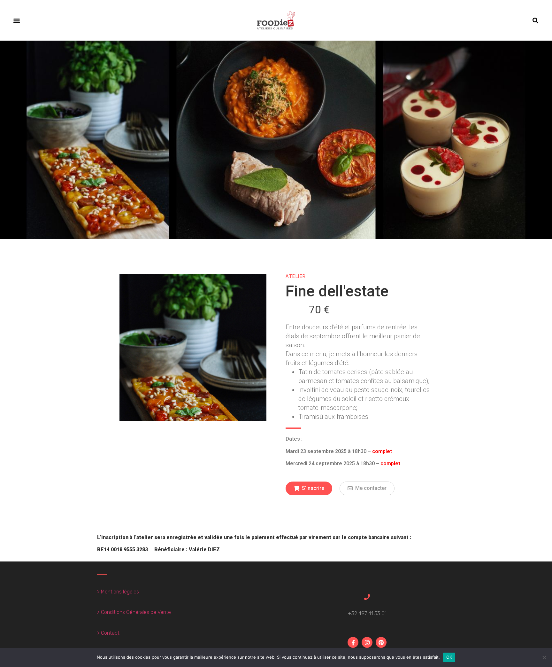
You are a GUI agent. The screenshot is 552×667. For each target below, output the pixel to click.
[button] (16, 20)
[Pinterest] (381, 642)
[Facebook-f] (353, 642)
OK (449, 657)
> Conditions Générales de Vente (134, 612)
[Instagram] (367, 642)
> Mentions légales (118, 592)
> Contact (108, 633)
